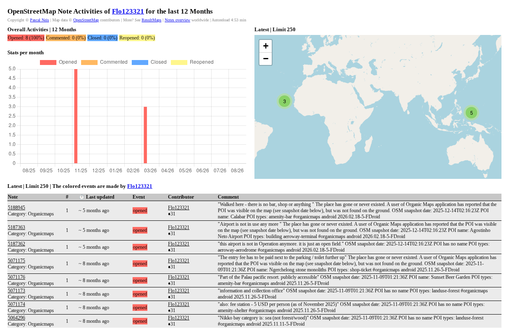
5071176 (16, 277)
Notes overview (177, 20)
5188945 (16, 208)
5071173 (16, 291)
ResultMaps (151, 20)
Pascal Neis (39, 20)
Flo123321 (128, 11)
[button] (284, 101)
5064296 (16, 318)
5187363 (16, 227)
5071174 (16, 304)
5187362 (16, 244)
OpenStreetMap (86, 20)
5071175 (16, 261)
